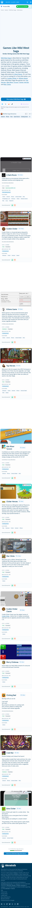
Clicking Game (5, 251)
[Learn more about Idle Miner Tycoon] (3, 446)
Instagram (23, 885)
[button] (20, 175)
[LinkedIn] (17, 904)
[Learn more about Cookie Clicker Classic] (3, 609)
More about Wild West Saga (15, 99)
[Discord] (1, 904)
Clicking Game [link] (24, 116)
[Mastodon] (7, 904)
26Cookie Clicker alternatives (8, 241)
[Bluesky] (9, 904)
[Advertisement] (16, 27)
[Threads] (12, 904)
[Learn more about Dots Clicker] (3, 809)
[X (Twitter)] (4, 904)
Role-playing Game (6, 192)
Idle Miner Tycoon (12, 82)
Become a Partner (5, 898)
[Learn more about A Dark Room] (3, 175)
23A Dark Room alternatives (7, 182)
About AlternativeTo (6, 897)
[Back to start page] (2, 2)
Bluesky (14, 885)
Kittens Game (23, 78)
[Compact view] (27, 114)
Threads (18, 885)
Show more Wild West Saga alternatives (16, 853)
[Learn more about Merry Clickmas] (3, 662)
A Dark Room (17, 74)
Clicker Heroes (24, 82)
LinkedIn (3, 887)
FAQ (2, 890)
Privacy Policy (4, 893)
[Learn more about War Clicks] (3, 556)
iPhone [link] (7, 116)
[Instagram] (15, 904)
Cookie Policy (4, 895)
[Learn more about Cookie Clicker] (3, 229)
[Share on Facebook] (2, 104)
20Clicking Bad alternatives (7, 710)
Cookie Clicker (12, 78)
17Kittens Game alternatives (8, 323)
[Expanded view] (26, 114)
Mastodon (9, 885)
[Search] (27, 2)
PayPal (13, 888)
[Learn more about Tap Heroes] (3, 366)
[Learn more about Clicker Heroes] (3, 502)
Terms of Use (4, 892)
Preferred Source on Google (7, 900)
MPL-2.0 (13, 188)
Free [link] (11, 116)
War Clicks (7, 84)
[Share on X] (5, 104)
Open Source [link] (17, 116)
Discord (18, 884)
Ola (11, 872)
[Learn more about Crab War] (3, 753)
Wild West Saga (6, 58)
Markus (16, 872)
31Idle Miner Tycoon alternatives (8, 459)
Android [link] (3, 116)
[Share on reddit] (9, 104)
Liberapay (7, 888)
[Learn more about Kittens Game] (3, 309)
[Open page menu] (30, 2)
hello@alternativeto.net (6, 884)
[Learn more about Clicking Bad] (3, 695)
